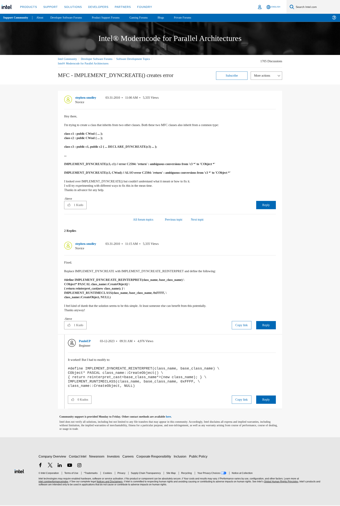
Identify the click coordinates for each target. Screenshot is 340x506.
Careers (128, 457)
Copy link (241, 325)
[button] (274, 98)
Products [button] (28, 7)
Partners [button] (118, 7)
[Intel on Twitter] (50, 466)
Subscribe (232, 75)
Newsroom (97, 457)
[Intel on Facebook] (40, 466)
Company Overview (52, 457)
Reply (266, 204)
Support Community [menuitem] (16, 18)
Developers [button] (95, 7)
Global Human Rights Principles (280, 482)
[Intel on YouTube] (69, 466)
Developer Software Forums (100, 59)
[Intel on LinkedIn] (59, 466)
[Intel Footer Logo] (19, 471)
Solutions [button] (71, 7)
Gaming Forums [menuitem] (145, 18)
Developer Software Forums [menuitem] (69, 18)
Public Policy (199, 457)
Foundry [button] (140, 7)
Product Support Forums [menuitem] (111, 18)
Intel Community (68, 59)
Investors (114, 457)
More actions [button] (263, 75)
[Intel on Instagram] (79, 466)
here (172, 417)
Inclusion (181, 457)
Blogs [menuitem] (168, 18)
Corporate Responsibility (154, 457)
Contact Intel (78, 457)
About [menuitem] (41, 18)
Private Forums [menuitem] (191, 18)
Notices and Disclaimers (109, 482)
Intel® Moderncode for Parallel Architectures (85, 63)
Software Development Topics (140, 59)
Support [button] (49, 7)
